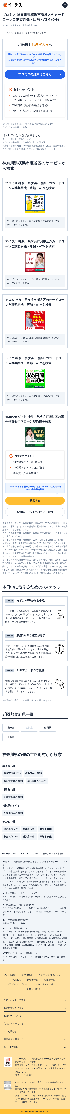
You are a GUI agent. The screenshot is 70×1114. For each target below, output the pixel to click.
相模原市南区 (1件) (13, 813)
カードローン (24, 853)
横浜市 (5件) (9, 765)
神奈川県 (47, 853)
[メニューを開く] (65, 5)
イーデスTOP (10, 853)
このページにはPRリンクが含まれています (26, 33)
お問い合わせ (33, 989)
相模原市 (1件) (10, 805)
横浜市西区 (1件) (33, 773)
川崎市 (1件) (9, 789)
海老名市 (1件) (11, 829)
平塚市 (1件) (46, 836)
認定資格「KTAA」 (40, 1099)
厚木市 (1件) (29, 829)
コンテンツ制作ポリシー (51, 975)
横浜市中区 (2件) (12, 773)
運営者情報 (26, 975)
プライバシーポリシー (18, 984)
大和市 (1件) (46, 829)
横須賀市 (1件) (11, 836)
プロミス (37, 853)
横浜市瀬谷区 (60, 853)
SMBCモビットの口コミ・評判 (35, 511)
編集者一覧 (49, 979)
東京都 (11, 727)
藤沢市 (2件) (29, 836)
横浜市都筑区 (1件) (13, 781)
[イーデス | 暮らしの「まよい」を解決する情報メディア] (12, 6)
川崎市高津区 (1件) (13, 797)
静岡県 (47, 727)
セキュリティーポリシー (48, 984)
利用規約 (16, 979)
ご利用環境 (9, 975)
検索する (35, 500)
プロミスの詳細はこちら (35, 74)
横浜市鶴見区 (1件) (37, 781)
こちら (22, 923)
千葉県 (11, 737)
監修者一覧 (32, 979)
